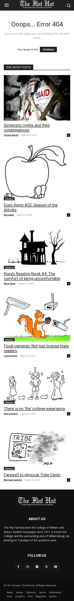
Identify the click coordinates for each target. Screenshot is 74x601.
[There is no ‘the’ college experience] (37, 384)
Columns (9, 119)
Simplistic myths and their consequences (27, 127)
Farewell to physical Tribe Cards (32, 475)
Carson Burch (11, 135)
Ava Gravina (11, 413)
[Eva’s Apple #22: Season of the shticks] (37, 173)
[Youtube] (55, 566)
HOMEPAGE (48, 49)
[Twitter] (46, 566)
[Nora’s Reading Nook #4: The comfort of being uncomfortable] (37, 246)
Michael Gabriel (13, 479)
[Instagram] (27, 566)
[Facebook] (18, 566)
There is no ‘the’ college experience (34, 408)
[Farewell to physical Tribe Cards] (37, 446)
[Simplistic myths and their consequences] (37, 98)
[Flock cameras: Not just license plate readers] (37, 317)
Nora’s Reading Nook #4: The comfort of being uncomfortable (32, 276)
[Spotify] (37, 566)
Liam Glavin (10, 355)
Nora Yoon (9, 283)
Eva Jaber (9, 214)
